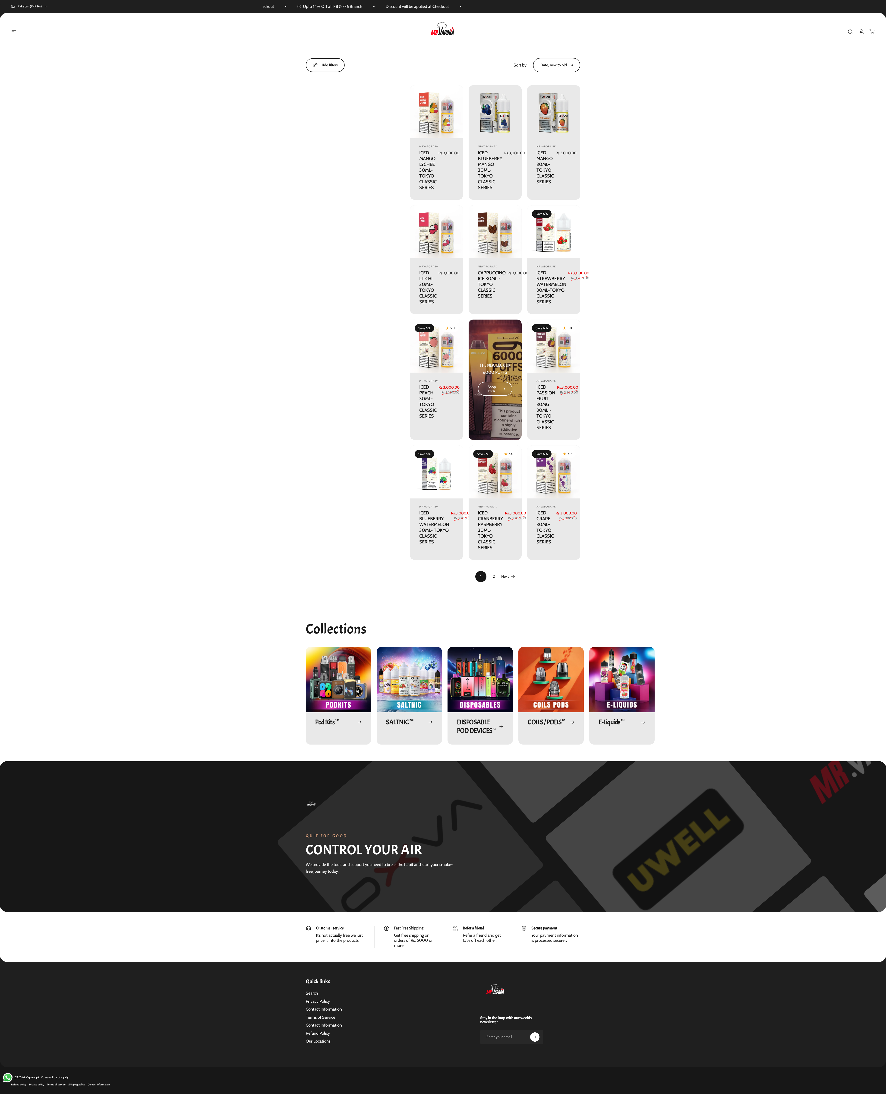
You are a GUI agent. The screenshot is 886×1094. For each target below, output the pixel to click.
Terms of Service (320, 1017)
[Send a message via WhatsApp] (7, 1077)
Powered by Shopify (55, 1077)
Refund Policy (318, 1033)
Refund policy (18, 1084)
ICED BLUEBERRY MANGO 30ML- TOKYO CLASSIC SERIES (490, 170)
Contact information (99, 1084)
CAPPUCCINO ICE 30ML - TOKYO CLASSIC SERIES (492, 284)
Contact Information (324, 1009)
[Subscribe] (534, 1037)
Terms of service (56, 1084)
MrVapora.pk (428, 146)
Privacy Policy (318, 1001)
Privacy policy (36, 1084)
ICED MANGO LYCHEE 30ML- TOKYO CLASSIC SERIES (428, 170)
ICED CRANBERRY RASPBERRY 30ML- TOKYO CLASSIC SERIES (490, 530)
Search (312, 993)
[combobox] (29, 6)
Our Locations (318, 1041)
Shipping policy (76, 1084)
